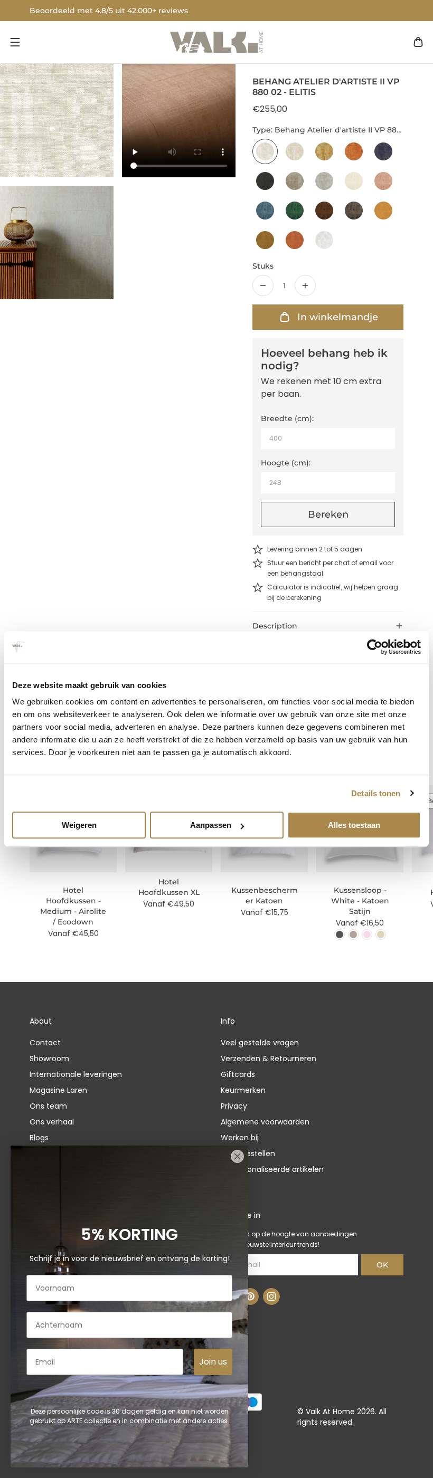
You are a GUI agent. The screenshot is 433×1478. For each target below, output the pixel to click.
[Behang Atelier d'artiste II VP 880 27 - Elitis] (353, 210)
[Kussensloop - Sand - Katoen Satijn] (380, 934)
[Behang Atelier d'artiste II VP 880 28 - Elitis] (383, 210)
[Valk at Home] (216, 42)
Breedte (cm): (287, 418)
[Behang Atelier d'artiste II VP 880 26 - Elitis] (324, 210)
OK (382, 1265)
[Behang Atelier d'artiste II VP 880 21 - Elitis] (353, 181)
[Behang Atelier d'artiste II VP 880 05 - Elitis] (324, 151)
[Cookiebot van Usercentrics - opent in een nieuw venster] (374, 647)
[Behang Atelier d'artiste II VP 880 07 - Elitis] (353, 151)
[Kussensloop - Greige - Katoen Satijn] (353, 934)
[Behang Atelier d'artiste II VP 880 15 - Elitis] (294, 181)
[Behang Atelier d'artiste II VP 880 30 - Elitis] (294, 240)
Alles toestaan (354, 825)
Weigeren (79, 825)
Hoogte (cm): (285, 463)
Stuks (263, 266)
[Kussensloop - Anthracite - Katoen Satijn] (339, 934)
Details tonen (375, 793)
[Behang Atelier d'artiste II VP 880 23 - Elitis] (265, 210)
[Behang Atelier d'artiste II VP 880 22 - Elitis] (383, 181)
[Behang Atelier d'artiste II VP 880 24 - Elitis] (294, 210)
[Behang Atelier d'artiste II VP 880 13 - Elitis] (383, 151)
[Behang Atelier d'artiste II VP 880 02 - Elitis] (265, 151)
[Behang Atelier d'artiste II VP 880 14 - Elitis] (265, 181)
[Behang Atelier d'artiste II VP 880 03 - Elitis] (294, 151)
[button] (14, 42)
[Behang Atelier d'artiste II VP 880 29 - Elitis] (265, 240)
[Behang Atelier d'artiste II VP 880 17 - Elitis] (324, 181)
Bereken (328, 514)
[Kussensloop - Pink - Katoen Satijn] (367, 934)
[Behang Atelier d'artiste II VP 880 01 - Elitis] (324, 240)
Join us (213, 1362)
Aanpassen (210, 825)
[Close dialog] (237, 1156)
